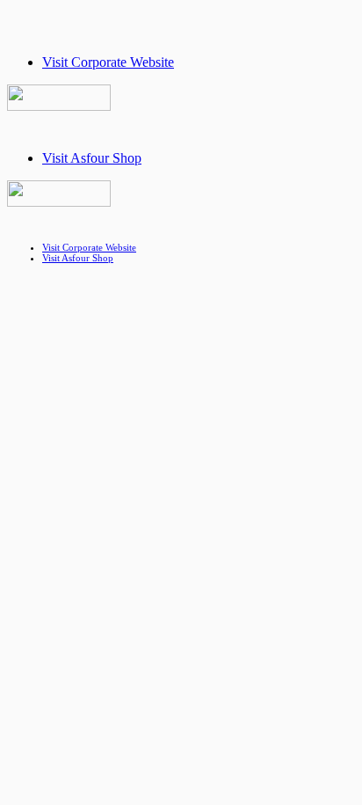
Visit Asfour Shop (91, 157)
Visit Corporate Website (108, 62)
